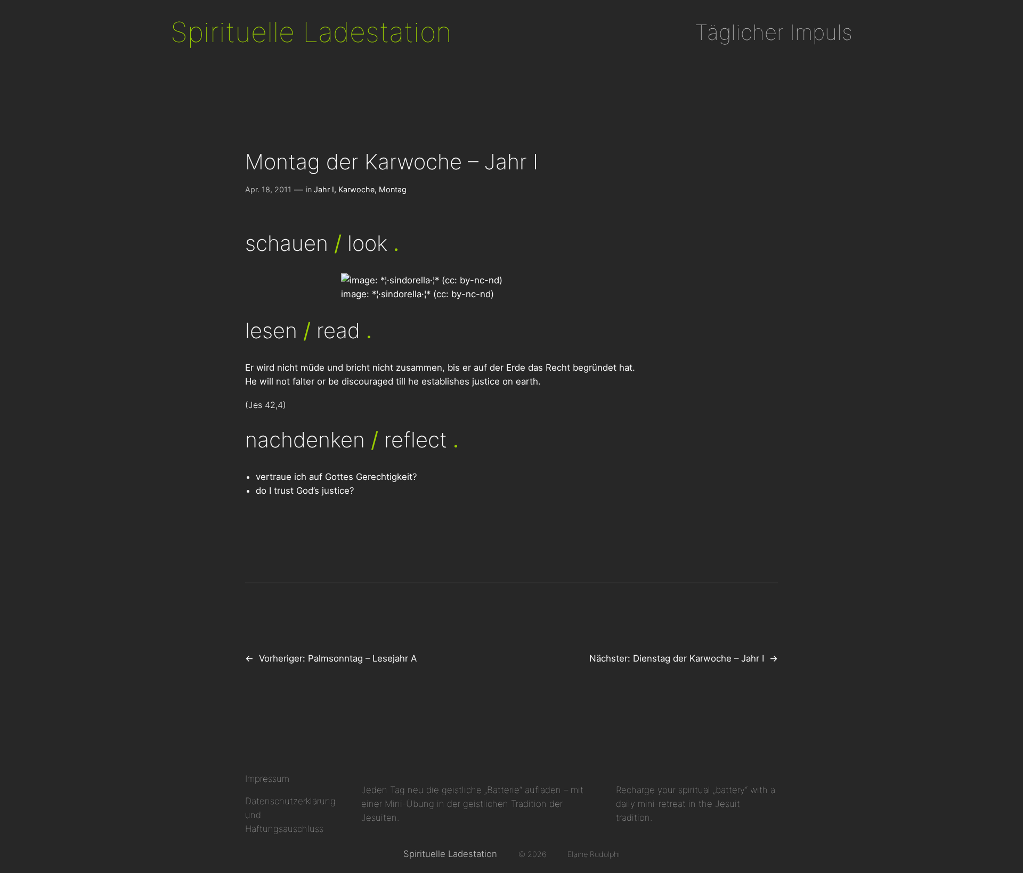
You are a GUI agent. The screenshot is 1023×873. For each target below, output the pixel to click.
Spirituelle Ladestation (311, 32)
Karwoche (356, 189)
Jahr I (324, 189)
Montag (393, 189)
